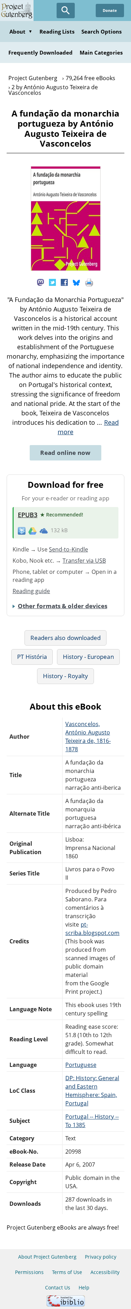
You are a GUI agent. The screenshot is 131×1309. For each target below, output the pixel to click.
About (20, 31)
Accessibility (104, 1272)
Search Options (101, 31)
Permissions (29, 1272)
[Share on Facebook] (64, 282)
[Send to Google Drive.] (32, 530)
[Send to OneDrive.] (43, 530)
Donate (110, 10)
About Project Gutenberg (47, 1256)
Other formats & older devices (62, 606)
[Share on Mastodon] (40, 282)
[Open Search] (66, 10)
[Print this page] (89, 282)
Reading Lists (56, 31)
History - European (88, 657)
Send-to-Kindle (68, 549)
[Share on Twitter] (52, 282)
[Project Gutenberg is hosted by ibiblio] (65, 1304)
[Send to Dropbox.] (22, 530)
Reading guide (31, 591)
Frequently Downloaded (40, 52)
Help (84, 1287)
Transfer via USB (84, 560)
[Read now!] (66, 269)
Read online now (65, 453)
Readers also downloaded (65, 638)
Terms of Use (67, 1272)
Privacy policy (101, 1256)
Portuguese (80, 1065)
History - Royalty (65, 676)
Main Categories (101, 52)
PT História (31, 657)
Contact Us (57, 1287)
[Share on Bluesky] (76, 282)
